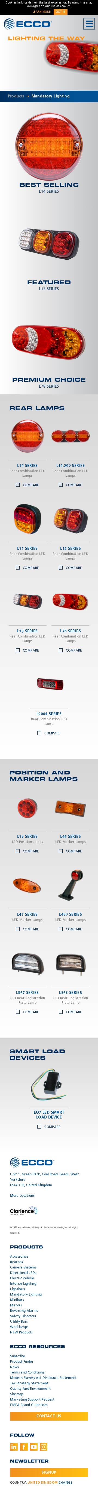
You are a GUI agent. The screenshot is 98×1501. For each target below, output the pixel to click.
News (14, 1367)
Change (66, 1482)
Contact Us (49, 1416)
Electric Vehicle (22, 1278)
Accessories (19, 1256)
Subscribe (17, 1356)
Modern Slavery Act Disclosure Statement (43, 1378)
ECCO (28, 24)
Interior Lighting (23, 1284)
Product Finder (21, 1361)
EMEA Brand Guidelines (29, 1405)
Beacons (16, 1262)
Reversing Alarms (24, 1311)
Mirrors (16, 1305)
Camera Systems (23, 1267)
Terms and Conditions (27, 1372)
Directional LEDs (23, 1273)
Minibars (17, 1300)
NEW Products (21, 1332)
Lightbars (17, 1289)
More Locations (22, 1196)
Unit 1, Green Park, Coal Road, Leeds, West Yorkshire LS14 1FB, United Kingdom (44, 1180)
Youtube (34, 1447)
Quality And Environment (30, 1389)
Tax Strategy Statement (29, 1383)
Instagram (43, 1447)
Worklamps (19, 1327)
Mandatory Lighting (51, 96)
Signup (49, 1472)
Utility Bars (19, 1321)
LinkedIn (14, 1447)
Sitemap (16, 1394)
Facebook (24, 1447)
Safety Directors (23, 1316)
